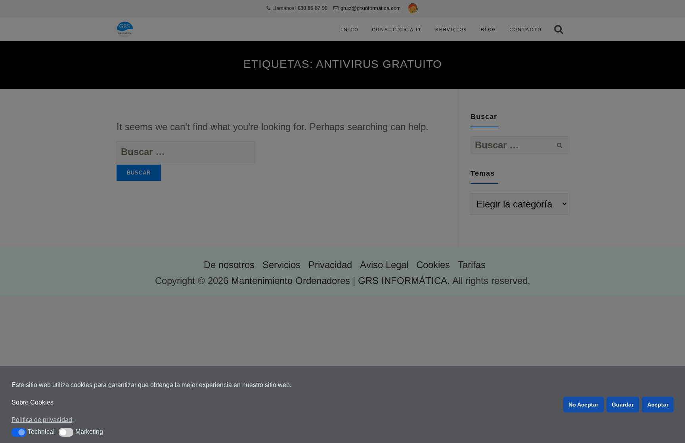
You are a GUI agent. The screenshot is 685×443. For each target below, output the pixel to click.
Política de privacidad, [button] (42, 419)
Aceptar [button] (657, 404)
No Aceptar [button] (583, 404)
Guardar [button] (622, 404)
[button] (18, 432)
